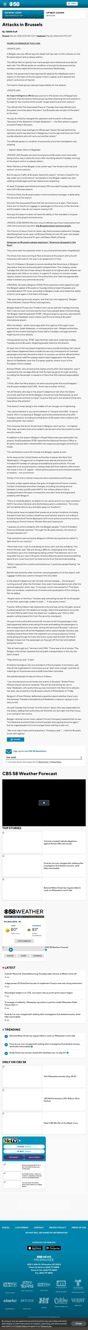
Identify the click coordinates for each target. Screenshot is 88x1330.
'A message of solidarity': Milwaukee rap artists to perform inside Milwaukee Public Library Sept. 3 (41, 1003)
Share (73, 3)
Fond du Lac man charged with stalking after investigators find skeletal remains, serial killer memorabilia (63, 866)
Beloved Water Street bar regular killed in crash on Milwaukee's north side (62, 889)
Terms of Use (43, 762)
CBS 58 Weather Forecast (57, 947)
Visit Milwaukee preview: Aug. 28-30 (60, 1076)
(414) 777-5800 (50, 1270)
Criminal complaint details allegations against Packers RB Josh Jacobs (60, 842)
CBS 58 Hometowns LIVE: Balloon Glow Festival (62, 1099)
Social (6, 1227)
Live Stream (21, 1227)
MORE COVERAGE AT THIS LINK (24, 43)
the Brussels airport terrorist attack (53, 225)
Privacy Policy (56, 762)
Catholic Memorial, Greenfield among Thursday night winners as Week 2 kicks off (40, 974)
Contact (39, 1227)
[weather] (7, 930)
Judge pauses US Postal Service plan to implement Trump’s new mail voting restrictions (43, 983)
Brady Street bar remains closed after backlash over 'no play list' (38, 1053)
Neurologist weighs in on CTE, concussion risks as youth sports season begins (39, 993)
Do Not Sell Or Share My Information (47, 1233)
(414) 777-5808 (52, 1267)
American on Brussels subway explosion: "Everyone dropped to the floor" (41, 244)
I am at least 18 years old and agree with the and (34, 762)
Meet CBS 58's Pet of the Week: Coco (61, 1123)
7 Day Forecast (24, 941)
